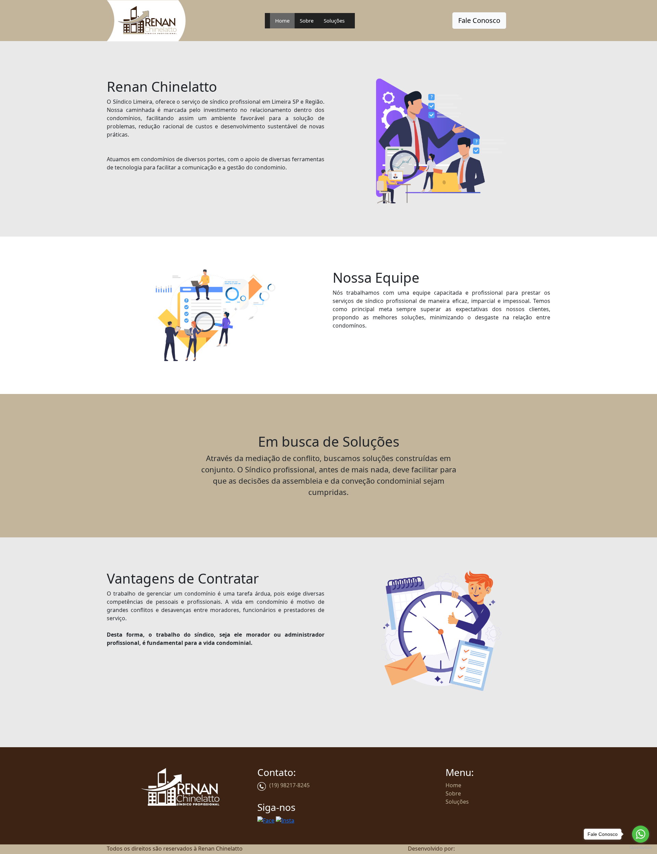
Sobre (306, 20)
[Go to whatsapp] (640, 834)
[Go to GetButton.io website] (641, 847)
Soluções (334, 20)
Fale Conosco (479, 20)
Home (282, 20)
